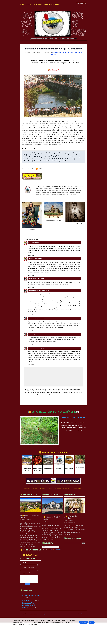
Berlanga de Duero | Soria (48, 468)
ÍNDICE (28, 4)
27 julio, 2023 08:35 (40, 278)
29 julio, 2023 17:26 (46, 348)
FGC (29, 242)
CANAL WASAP (54, 4)
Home (22, 4)
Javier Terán (30, 258)
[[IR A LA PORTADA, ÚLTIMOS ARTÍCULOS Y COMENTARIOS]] (53, 483)
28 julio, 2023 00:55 (46, 290)
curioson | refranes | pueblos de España (37, 614)
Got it (91, 622)
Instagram (58, 488)
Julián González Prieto (32, 318)
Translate (58, 550)
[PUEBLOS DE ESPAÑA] (53, 513)
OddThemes (82, 614)
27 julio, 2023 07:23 (38, 258)
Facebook (27, 488)
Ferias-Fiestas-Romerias (75, 52)
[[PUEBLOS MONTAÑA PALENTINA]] (31, 512)
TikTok (50, 488)
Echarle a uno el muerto (69, 468)
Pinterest (66, 488)
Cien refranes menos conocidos (27, 469)
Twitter (35, 488)
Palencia (53, 54)
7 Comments (45, 52)
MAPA (46, 4)
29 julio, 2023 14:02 (37, 334)
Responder (31, 255)
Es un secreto (58, 468)
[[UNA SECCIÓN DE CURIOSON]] (75, 512)
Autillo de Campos (32, 278)
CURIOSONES (37, 4)
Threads (43, 488)
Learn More (83, 622)
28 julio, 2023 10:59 (42, 318)
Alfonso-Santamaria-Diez (59, 52)
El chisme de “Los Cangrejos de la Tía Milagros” (37, 469)
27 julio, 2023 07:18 (35, 242)
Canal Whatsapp (77, 488)
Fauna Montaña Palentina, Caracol (79, 468)
